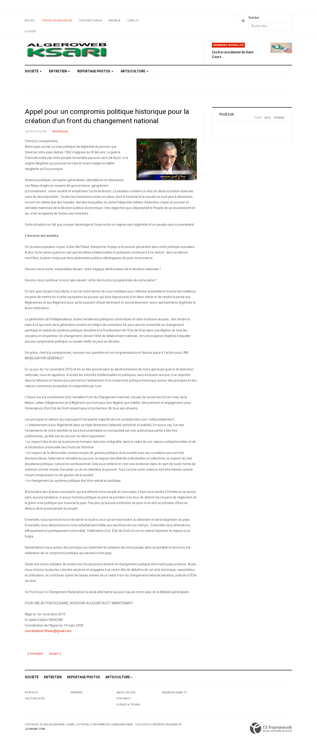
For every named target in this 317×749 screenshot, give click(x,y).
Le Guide (30, 31)
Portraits (123, 699)
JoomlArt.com (35, 729)
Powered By (271, 728)
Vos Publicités (35, 699)
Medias (113, 21)
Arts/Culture (133, 71)
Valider (253, 17)
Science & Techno (128, 705)
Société (32, 71)
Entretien (58, 71)
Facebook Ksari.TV (174, 692)
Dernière (76, 692)
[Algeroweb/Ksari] (67, 49)
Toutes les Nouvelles (57, 21)
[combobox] (270, 26)
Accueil (30, 21)
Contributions (89, 21)
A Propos (31, 692)
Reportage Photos (94, 71)
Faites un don (125, 692)
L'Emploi (133, 21)
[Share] (242, 20)
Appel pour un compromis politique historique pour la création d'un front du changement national (107, 116)
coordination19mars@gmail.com (48, 631)
